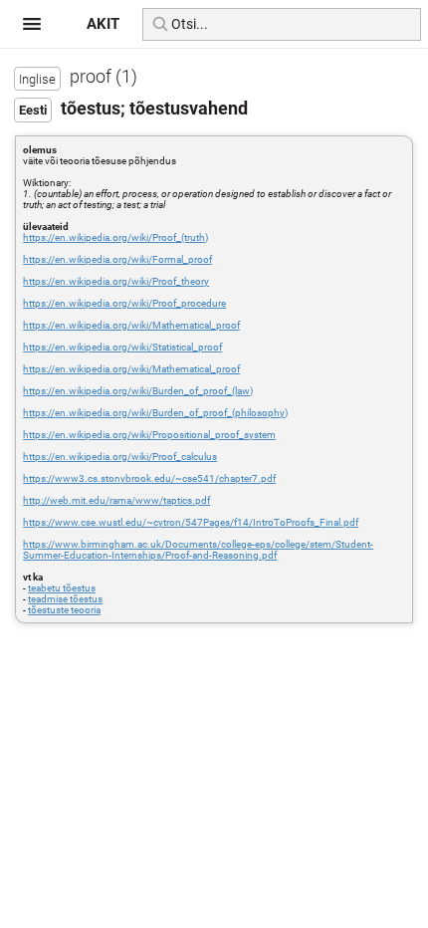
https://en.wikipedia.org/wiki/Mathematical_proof (131, 325)
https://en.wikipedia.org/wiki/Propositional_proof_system (149, 434)
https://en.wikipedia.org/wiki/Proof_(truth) (115, 237)
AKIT (103, 24)
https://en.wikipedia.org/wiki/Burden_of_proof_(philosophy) (155, 412)
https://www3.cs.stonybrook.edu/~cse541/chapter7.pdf (149, 478)
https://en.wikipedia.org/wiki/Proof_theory (116, 281)
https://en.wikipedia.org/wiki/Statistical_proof (122, 347)
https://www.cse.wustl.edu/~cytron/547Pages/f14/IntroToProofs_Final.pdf (190, 522)
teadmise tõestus (65, 598)
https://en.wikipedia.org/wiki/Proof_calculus (120, 456)
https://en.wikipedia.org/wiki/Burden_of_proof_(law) (138, 390)
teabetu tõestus (62, 587)
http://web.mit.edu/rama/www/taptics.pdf (116, 500)
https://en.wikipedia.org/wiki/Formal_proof (117, 259)
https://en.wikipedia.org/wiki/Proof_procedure (124, 303)
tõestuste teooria (64, 609)
